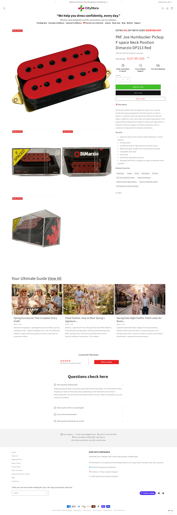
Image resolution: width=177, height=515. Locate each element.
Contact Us (15, 481)
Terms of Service (17, 470)
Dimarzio (155, 173)
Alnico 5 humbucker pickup (148, 182)
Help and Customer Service (21, 474)
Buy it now (138, 93)
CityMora (58, 510)
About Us (15, 456)
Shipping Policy (17, 459)
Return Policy (16, 463)
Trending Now (41, 23)
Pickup (136, 173)
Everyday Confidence (56, 23)
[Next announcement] (122, 2)
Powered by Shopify (66, 510)
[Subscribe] (46, 493)
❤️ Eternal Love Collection (93, 23)
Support (137, 23)
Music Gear (116, 23)
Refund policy (77, 510)
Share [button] (119, 193)
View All (54, 278)
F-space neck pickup (144, 177)
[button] (4, 8)
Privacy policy (87, 510)
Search (14, 452)
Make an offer (140, 99)
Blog (123, 23)
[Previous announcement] (55, 2)
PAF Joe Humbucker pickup (125, 177)
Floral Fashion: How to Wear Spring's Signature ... (85, 319)
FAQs (13, 477)
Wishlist (130, 23)
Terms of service (97, 510)
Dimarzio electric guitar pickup (126, 182)
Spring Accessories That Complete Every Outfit (35, 319)
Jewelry (108, 23)
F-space (129, 173)
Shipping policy (107, 510)
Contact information (119, 510)
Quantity (118, 75)
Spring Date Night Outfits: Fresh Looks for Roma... (139, 319)
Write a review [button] (106, 362)
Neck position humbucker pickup (127, 186)
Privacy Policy (16, 467)
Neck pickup (146, 173)
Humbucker (120, 173)
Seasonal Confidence (74, 23)
